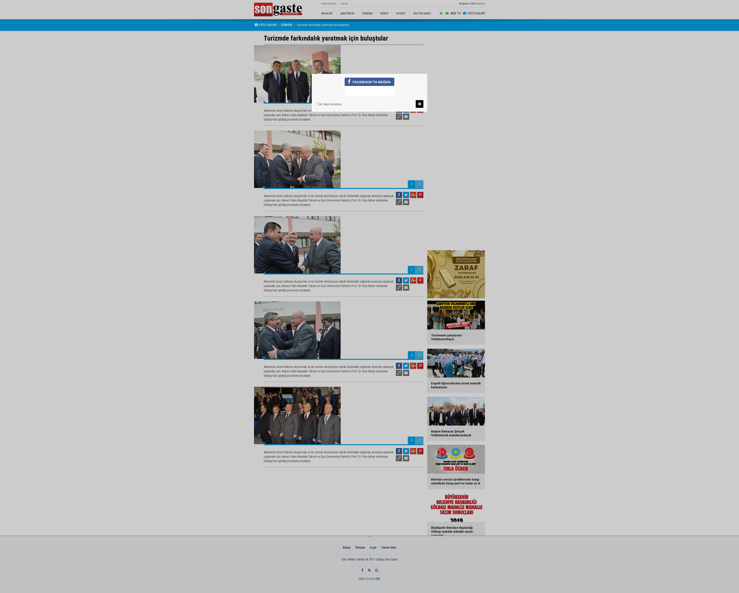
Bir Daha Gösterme (330, 104)
